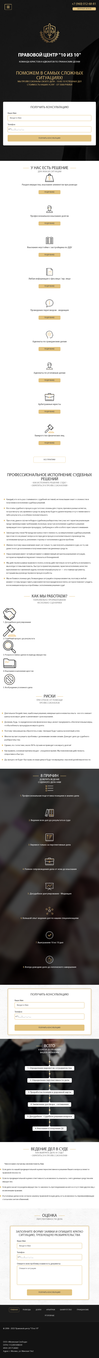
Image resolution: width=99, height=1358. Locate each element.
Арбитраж (50, 1310)
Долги (38, 1310)
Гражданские (83, 1310)
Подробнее (49, 192)
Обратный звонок (84, 9)
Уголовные (49, 1316)
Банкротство (66, 1310)
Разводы (27, 1310)
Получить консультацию (49, 138)
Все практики (49, 460)
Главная (14, 1310)
